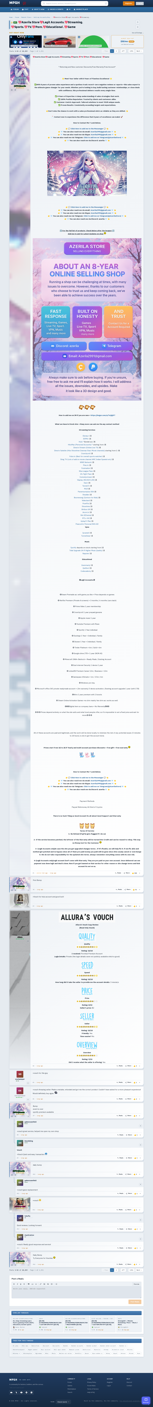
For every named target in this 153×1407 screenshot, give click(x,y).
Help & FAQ (91, 1392)
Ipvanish (85, 533)
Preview (136, 1284)
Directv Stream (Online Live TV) (85, 447)
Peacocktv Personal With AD (87, 524)
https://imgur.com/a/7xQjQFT (103, 415)
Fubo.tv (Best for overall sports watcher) (85, 456)
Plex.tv (86, 465)
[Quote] (28, 1284)
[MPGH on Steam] (26, 1392)
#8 (17, 1135)
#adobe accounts (77, 1346)
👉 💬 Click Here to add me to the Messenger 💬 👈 (87, 128)
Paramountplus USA (86, 491)
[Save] (138, 22)
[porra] (24, 3)
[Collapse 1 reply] (14, 1187)
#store (123, 1353)
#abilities (35, 1346)
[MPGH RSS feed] (31, 1392)
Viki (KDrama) (85, 515)
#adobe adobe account (108, 1346)
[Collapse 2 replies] (14, 1140)
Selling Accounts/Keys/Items (42, 17)
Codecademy (86, 571)
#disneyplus (27, 1353)
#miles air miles (65, 1353)
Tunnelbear (85, 536)
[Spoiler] (48, 1284)
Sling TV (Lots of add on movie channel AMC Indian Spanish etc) (85, 459)
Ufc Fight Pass (86, 474)
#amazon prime (74, 1349)
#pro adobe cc (97, 1353)
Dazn (86, 483)
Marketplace (72, 1389)
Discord (129, 1382)
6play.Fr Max (86, 521)
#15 (18, 1248)
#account (46, 1346)
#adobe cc (122, 1346)
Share (128, 873)
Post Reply (135, 1302)
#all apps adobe (60, 1349)
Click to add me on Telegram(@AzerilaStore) (102, 137)
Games (70, 1386)
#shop (108, 1353)
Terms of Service (93, 1389)
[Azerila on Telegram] (15, 90)
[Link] (40, 1284)
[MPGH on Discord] (11, 1392)
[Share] (138, 27)
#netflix (78, 1353)
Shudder (86, 494)
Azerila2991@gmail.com (101, 131)
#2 (33, 889)
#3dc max (25, 1346)
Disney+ (86, 436)
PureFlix (86, 503)
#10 (34, 1174)
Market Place (26, 17)
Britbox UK (86, 509)
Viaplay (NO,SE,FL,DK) (85, 480)
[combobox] (75, 3)
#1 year (15, 1346)
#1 (33, 873)
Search (70, 1392)
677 (123, 51)
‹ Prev (105, 51)
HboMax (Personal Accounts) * (80, 444)
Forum (17, 17)
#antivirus (87, 1349)
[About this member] (28, 90)
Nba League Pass (86, 471)
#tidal (131, 1353)
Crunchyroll (85, 453)
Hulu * (81, 442)
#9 (17, 1158)
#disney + (16, 1353)
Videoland (86, 500)
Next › (139, 51)
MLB (86, 489)
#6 (33, 1099)
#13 (18, 1229)
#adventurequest (19, 1349)
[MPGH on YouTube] (21, 1392)
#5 (33, 1082)
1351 (131, 51)
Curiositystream (86, 477)
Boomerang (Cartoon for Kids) (86, 497)
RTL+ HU (85, 518)
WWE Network (86, 462)
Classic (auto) (62, 1402)
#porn (87, 1353)
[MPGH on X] (16, 1392)
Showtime (86, 506)
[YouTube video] (51, 1284)
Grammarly (85, 565)
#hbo (46, 1353)
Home (11, 17)
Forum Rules (91, 1386)
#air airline (45, 1349)
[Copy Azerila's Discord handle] (11, 90)
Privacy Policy (91, 1382)
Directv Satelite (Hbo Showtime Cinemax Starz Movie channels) (79, 450)
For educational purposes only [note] (132, 1401)
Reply (119, 873)
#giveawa (38, 1353)
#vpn (138, 1353)
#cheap (106, 1349)
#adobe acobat (91, 1346)
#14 (34, 1264)
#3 (33, 906)
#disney (130, 1349)
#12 (34, 1210)
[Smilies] (56, 1284)
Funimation (85, 468)
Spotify (73, 547)
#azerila (97, 1349)
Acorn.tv (86, 512)
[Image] (44, 1284)
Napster (86, 553)
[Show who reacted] (139, 873)
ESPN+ (86, 439)
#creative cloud (118, 1349)
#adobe (65, 1346)
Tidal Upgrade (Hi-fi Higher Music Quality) (85, 550)
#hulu (54, 1353)
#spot (115, 1353)
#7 (33, 1115)
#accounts (56, 1346)
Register (128, 3)
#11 (18, 1193)
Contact (129, 1386)
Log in (139, 3)
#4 (33, 1066)
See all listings (138, 33)
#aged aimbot (32, 1349)
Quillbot (86, 568)
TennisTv (85, 486)
